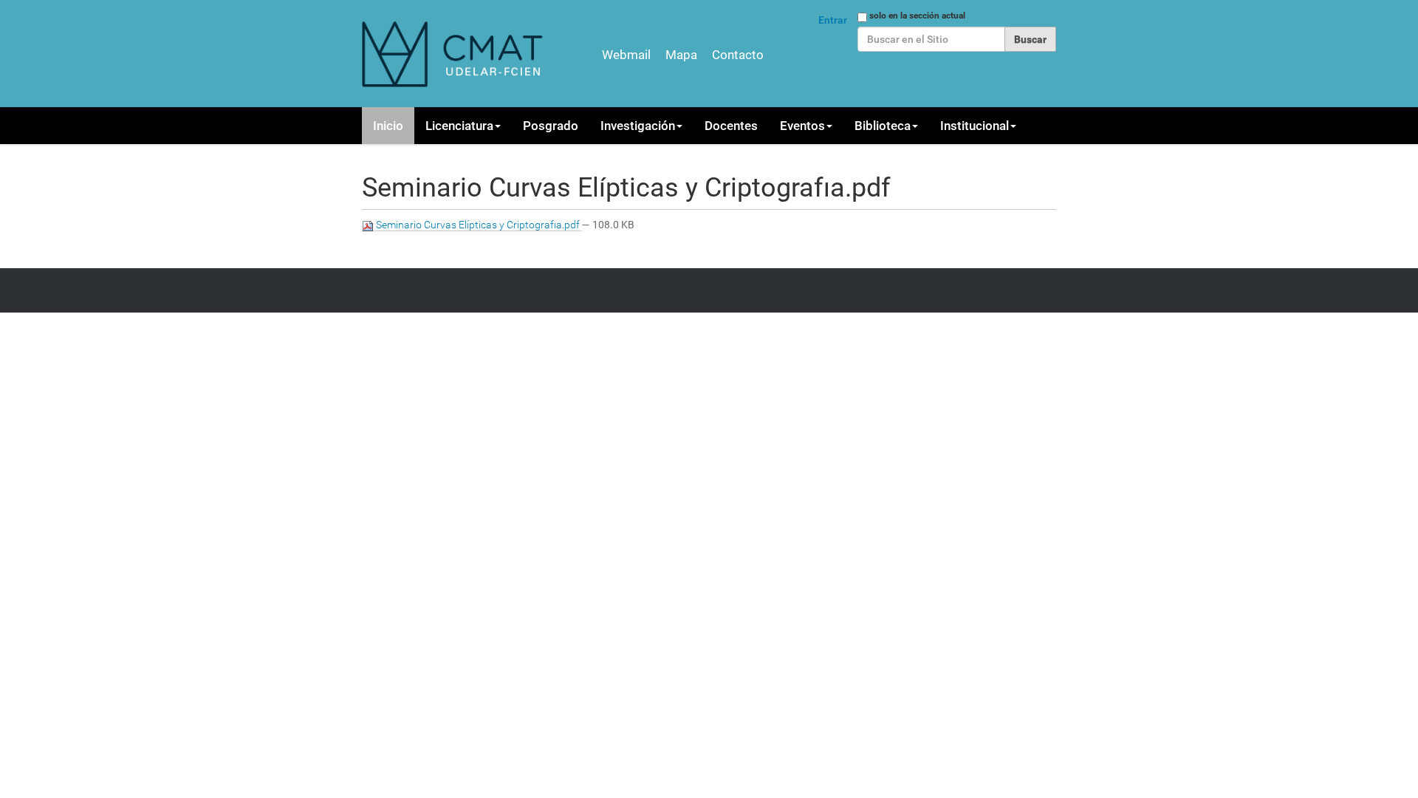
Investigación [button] (637, 125)
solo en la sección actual (917, 15)
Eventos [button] (802, 125)
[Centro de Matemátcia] (454, 53)
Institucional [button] (974, 125)
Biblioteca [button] (882, 125)
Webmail (626, 54)
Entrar (832, 20)
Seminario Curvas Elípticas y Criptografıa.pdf (478, 225)
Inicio (388, 125)
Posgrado (550, 125)
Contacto (738, 54)
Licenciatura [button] (459, 125)
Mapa (681, 54)
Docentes (731, 125)
